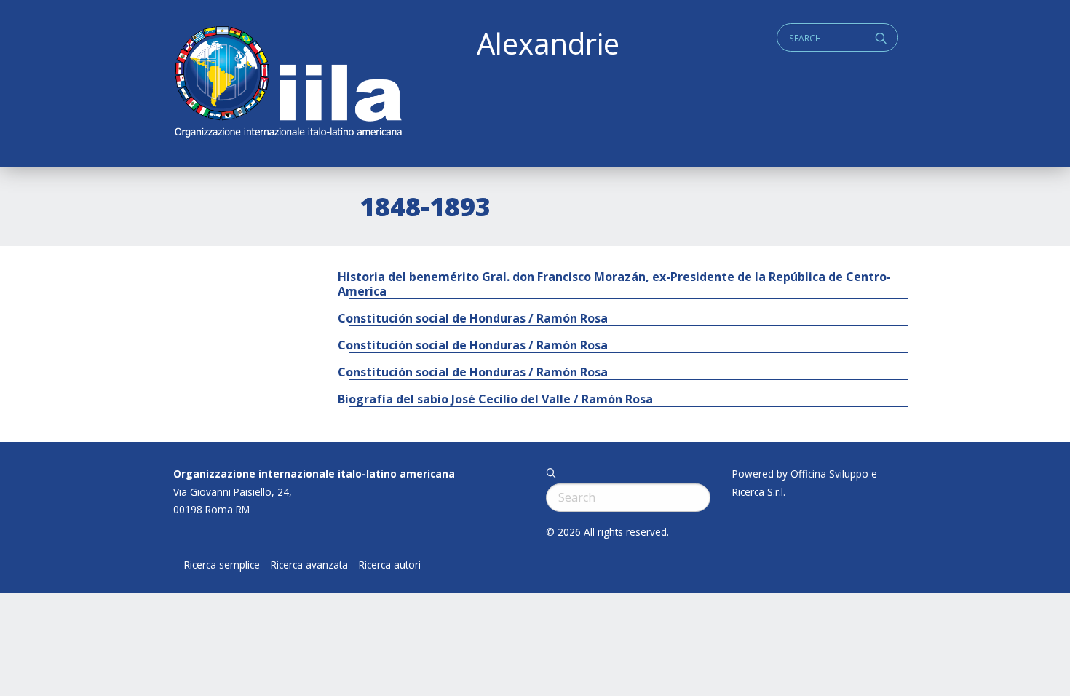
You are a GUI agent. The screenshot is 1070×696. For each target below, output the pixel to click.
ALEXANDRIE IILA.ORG (287, 83)
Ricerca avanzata (309, 565)
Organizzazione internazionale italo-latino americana (314, 474)
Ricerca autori (390, 565)
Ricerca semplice (222, 565)
